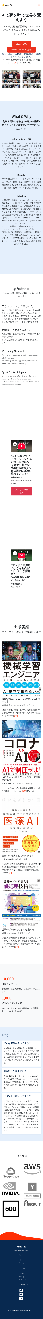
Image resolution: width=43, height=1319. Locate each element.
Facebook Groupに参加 (21, 49)
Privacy (21, 1276)
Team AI (22, 1263)
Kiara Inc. (21, 1246)
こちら (14, 62)
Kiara (21, 1260)
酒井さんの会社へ (21, 491)
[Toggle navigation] (38, 4)
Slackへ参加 (21, 44)
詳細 (16, 716)
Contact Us (22, 1279)
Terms (21, 1273)
